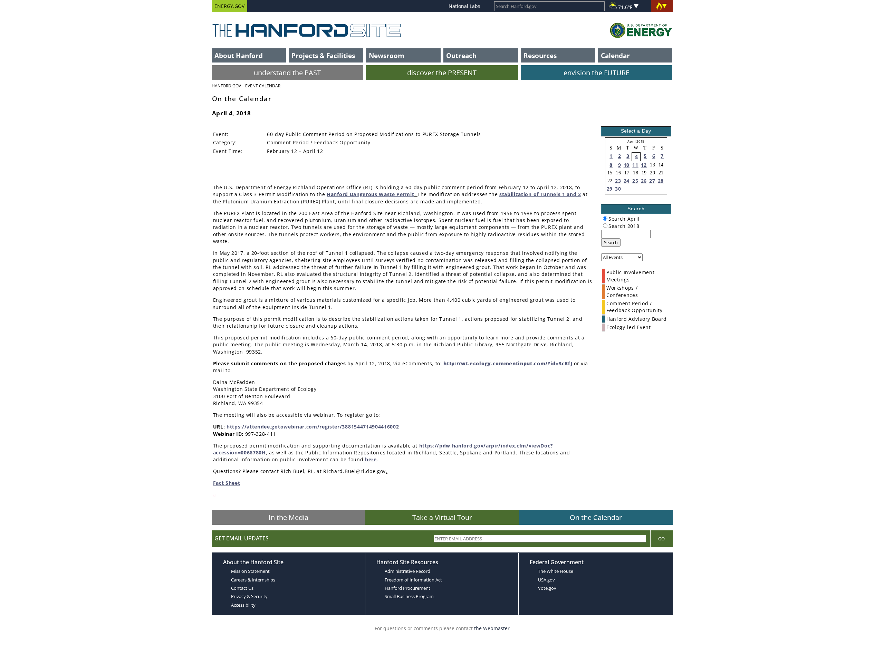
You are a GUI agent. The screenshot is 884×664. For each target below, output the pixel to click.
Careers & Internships (253, 580)
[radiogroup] (605, 218)
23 (618, 180)
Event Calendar (262, 86)
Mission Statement (250, 571)
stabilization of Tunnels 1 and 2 (540, 194)
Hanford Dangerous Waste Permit (370, 194)
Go (661, 539)
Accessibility (243, 605)
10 (627, 165)
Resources (540, 55)
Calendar (615, 55)
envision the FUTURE (597, 72)
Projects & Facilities (323, 55)
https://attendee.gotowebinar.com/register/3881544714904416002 (313, 426)
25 (635, 180)
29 (610, 188)
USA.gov (546, 580)
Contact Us (242, 588)
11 (635, 165)
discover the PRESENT (442, 72)
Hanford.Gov (226, 86)
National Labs (464, 6)
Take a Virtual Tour (442, 517)
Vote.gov (547, 588)
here (371, 459)
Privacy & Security (249, 596)
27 (652, 180)
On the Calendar (596, 517)
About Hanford (238, 55)
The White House (555, 571)
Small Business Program (409, 596)
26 (644, 180)
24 (627, 180)
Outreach (461, 55)
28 (661, 180)
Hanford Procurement (407, 588)
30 (618, 188)
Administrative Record (407, 571)
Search (611, 242)
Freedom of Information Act (413, 580)
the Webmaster (492, 628)
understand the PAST (287, 72)
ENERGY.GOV (229, 6)
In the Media (288, 517)
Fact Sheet (226, 483)
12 (644, 165)
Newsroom (386, 55)
